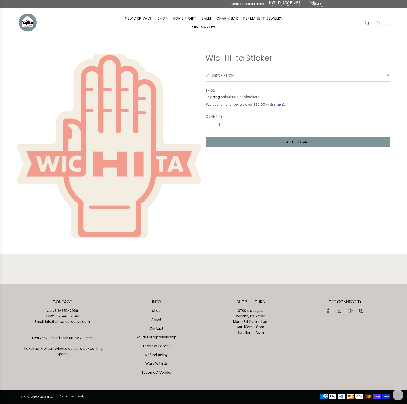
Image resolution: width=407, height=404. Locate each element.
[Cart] (387, 23)
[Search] (367, 23)
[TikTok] (361, 311)
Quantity (214, 116)
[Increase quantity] (228, 125)
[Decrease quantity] (211, 125)
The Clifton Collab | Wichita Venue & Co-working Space (62, 351)
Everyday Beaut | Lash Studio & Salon (62, 337)
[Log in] (377, 23)
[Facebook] (328, 311)
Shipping (213, 96)
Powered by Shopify (72, 396)
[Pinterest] (350, 311)
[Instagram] (339, 311)
